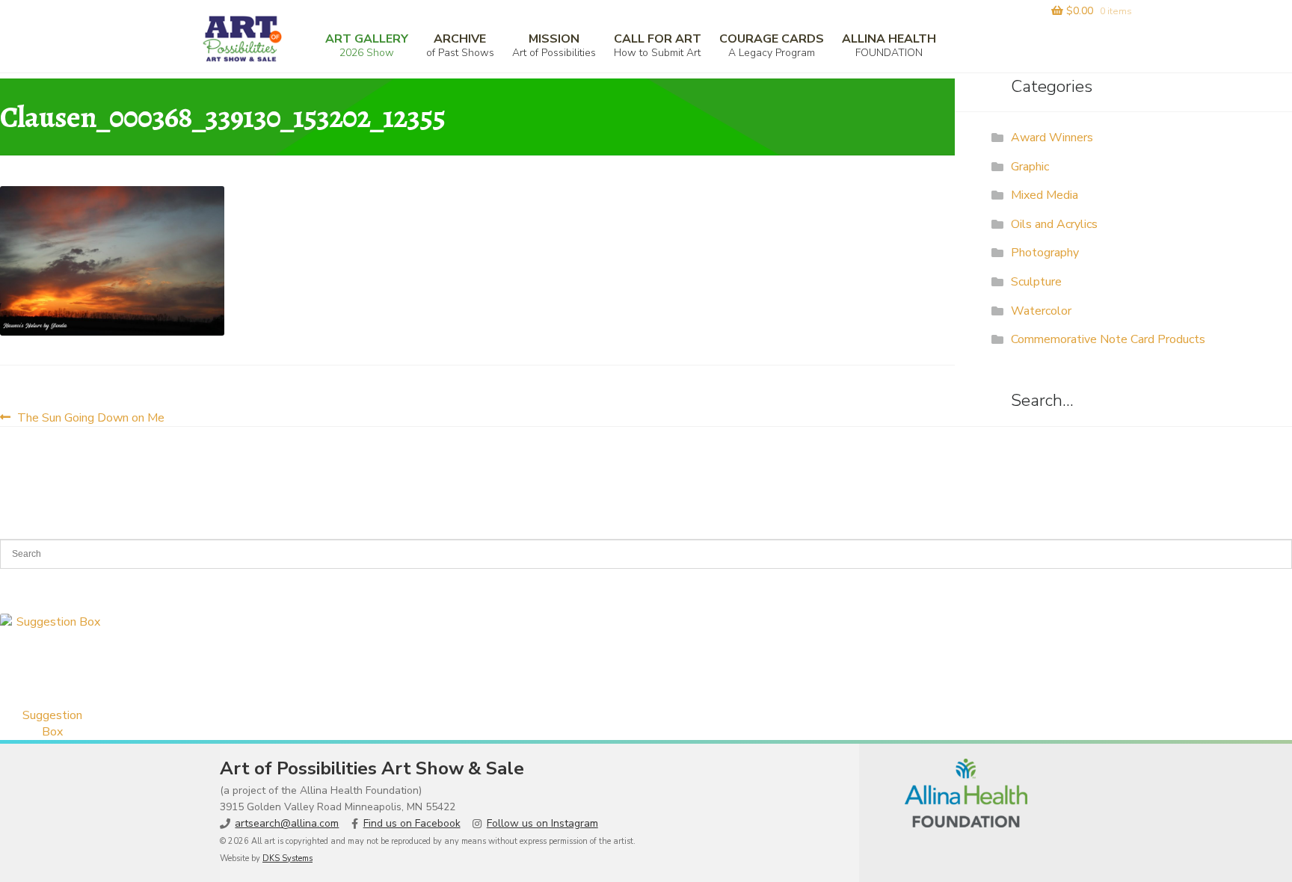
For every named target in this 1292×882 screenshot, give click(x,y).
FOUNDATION (889, 45)
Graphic (1030, 166)
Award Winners (1052, 137)
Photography (1045, 252)
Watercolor (1041, 311)
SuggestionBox (52, 723)
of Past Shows (460, 45)
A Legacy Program (771, 45)
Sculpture (1036, 282)
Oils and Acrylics (1054, 224)
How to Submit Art (657, 45)
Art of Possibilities (554, 45)
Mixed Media (1044, 195)
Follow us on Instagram (542, 823)
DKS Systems (287, 858)
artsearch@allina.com (287, 823)
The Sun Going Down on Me (90, 417)
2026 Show (366, 45)
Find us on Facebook (412, 823)
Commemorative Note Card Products (1108, 339)
